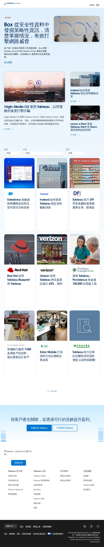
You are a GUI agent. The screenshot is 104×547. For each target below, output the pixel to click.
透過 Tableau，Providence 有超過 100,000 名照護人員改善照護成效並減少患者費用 (85, 283)
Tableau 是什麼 (15, 471)
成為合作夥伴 (65, 480)
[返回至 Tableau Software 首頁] (13, 2)
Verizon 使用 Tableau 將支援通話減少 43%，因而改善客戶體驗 (51, 281)
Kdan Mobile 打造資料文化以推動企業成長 (51, 356)
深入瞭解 (8, 62)
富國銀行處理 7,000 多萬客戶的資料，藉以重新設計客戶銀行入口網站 (19, 355)
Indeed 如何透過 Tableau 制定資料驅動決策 (51, 203)
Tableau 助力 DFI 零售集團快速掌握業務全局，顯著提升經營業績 (83, 205)
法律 (5, 534)
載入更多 (54, 391)
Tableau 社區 (38, 498)
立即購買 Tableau (65, 428)
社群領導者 (37, 485)
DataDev (37, 489)
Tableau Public (39, 476)
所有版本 (86, 489)
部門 (68, 149)
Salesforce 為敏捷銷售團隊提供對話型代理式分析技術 (18, 203)
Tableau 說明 (88, 485)
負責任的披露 (26, 534)
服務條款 (12, 534)
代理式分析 (12, 476)
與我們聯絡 (12, 494)
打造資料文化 (13, 480)
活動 (35, 508)
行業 (25, 149)
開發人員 (36, 526)
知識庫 (86, 476)
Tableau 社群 (39, 471)
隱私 (18, 534)
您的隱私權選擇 (58, 534)
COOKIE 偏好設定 (39, 534)
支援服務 (87, 471)
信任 (21, 526)
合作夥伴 (64, 471)
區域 (6, 149)
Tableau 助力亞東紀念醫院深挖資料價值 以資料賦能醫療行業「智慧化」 (84, 357)
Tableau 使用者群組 (41, 480)
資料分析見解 (13, 485)
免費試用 (18, 462)
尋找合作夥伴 (65, 476)
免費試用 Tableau (39, 428)
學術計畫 (37, 503)
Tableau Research (15, 489)
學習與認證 (87, 480)
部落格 (28, 526)
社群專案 (37, 494)
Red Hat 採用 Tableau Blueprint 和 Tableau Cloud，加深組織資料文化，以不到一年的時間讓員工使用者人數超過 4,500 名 (18, 289)
